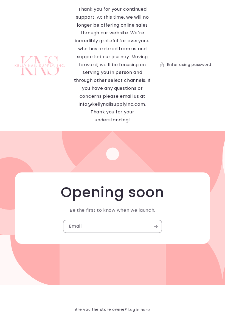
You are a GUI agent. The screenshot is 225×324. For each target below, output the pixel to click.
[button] (185, 64)
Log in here (139, 309)
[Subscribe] (156, 226)
